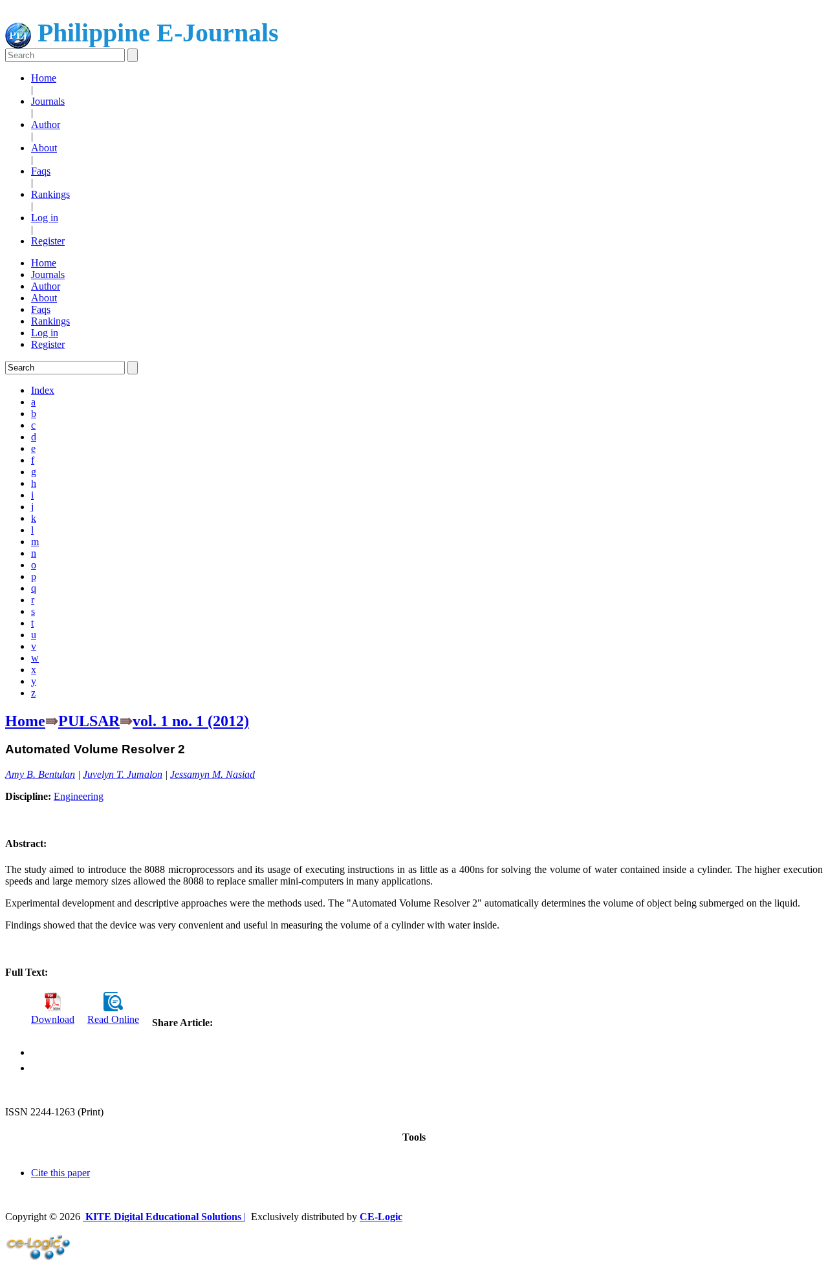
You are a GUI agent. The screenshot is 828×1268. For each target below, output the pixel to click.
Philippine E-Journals (155, 32)
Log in (44, 217)
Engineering (79, 796)
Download (52, 1019)
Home (43, 77)
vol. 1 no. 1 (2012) (191, 721)
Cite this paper (60, 1172)
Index (42, 390)
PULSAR (89, 721)
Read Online (113, 1019)
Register (48, 240)
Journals (48, 101)
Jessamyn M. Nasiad (212, 774)
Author (45, 124)
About (44, 147)
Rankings (50, 194)
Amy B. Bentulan (40, 774)
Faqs (40, 171)
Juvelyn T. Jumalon (122, 774)
